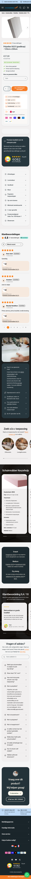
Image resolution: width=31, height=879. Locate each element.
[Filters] (3, 244)
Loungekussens (21, 452)
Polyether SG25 (23, 13)
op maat (19, 383)
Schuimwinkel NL (18, 872)
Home (3, 13)
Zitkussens (8, 452)
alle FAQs (22, 652)
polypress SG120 (10, 576)
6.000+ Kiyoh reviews (13, 597)
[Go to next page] (26, 327)
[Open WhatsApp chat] (27, 874)
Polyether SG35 (10, 564)
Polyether (15, 13)
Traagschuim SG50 (11, 554)
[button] (2, 8)
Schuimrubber (9, 13)
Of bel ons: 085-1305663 (15, 799)
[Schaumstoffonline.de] (15, 846)
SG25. (15, 578)
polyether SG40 (20, 576)
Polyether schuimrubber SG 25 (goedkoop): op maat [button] (10, 269)
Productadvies (14, 793)
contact (27, 649)
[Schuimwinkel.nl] (12, 846)
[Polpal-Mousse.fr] (18, 846)
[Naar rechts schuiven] (27, 27)
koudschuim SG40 (20, 564)
